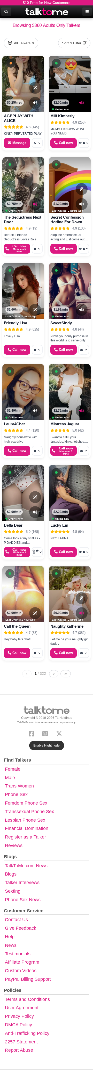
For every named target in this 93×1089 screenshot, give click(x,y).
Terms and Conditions (27, 999)
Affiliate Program (22, 962)
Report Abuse (19, 1050)
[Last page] (65, 673)
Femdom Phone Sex (26, 803)
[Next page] (53, 673)
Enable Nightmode (46, 745)
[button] (10, 63)
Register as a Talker (25, 837)
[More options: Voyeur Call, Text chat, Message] (37, 552)
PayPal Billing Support (28, 979)
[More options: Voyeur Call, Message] (83, 143)
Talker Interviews (22, 882)
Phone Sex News (23, 899)
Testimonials (17, 953)
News (11, 945)
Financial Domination (26, 828)
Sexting (12, 891)
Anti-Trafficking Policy (27, 1033)
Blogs (11, 874)
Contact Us (16, 919)
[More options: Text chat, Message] (83, 552)
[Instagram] (46, 732)
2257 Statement (21, 1041)
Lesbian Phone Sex (25, 820)
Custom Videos (20, 970)
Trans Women (19, 786)
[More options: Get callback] (37, 143)
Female (12, 769)
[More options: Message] (37, 249)
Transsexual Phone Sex (29, 811)
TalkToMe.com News (26, 865)
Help (9, 936)
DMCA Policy (18, 1024)
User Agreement (21, 1007)
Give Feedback (20, 928)
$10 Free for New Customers (46, 3)
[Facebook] (32, 732)
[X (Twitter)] (60, 732)
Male (10, 777)
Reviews (13, 845)
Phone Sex (16, 794)
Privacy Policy (19, 1016)
